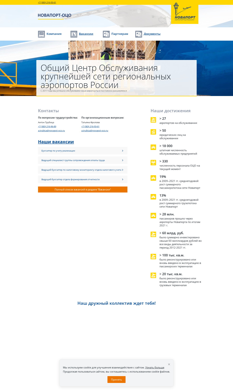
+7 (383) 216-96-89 (47, 126)
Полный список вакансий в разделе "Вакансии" (83, 189)
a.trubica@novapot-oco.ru (51, 130)
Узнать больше (154, 367)
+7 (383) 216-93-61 (47, 2)
